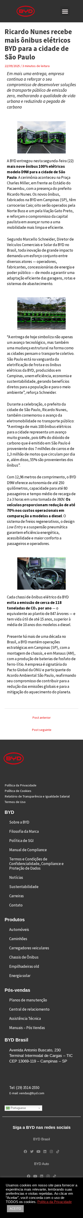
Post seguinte (41, 730)
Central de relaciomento (29, 1009)
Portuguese (18, 1108)
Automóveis (19, 929)
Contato (16, 905)
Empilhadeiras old (24, 966)
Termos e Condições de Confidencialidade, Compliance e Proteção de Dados (36, 863)
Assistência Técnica (25, 1018)
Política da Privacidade (54, 1202)
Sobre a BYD (19, 822)
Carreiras (16, 895)
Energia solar (19, 975)
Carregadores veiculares (29, 947)
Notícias (16, 877)
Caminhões (18, 938)
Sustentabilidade (24, 886)
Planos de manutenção (28, 1000)
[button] (65, 11)
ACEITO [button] (15, 1208)
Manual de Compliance (28, 849)
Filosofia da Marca (24, 831)
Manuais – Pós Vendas (27, 1027)
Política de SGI (21, 840)
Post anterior (41, 717)
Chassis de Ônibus (24, 957)
